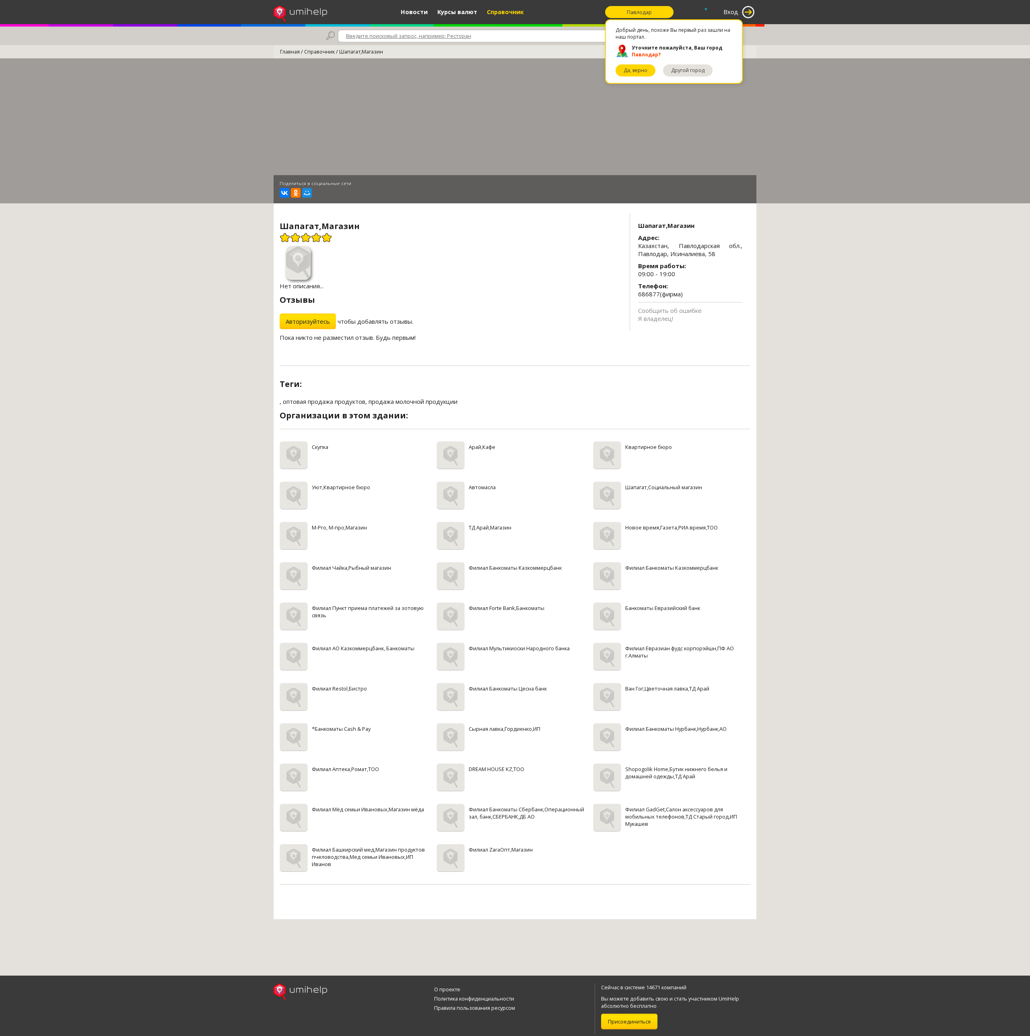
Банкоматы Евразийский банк (662, 608)
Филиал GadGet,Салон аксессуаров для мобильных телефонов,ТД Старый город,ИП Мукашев (681, 816)
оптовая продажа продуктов (324, 401)
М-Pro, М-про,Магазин (339, 527)
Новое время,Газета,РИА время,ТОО (671, 527)
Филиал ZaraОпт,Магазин (501, 849)
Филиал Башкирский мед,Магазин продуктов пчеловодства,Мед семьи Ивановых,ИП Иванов (368, 857)
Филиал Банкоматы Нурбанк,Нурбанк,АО (676, 728)
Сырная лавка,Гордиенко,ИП (504, 728)
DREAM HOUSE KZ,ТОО (496, 769)
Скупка (320, 447)
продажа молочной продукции (413, 401)
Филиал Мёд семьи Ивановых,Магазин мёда (368, 809)
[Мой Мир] (307, 193)
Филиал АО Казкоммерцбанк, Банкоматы (363, 648)
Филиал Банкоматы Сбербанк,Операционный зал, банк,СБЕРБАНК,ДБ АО (526, 813)
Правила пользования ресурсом (474, 1007)
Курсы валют (457, 12)
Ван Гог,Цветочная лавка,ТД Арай (667, 688)
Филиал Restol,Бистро (339, 688)
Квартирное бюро (648, 447)
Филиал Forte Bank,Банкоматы (506, 608)
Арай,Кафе (482, 447)
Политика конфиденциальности (474, 998)
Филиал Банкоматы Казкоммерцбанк (515, 567)
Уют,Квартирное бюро (341, 487)
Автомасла (482, 487)
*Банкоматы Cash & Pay (341, 728)
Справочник (505, 12)
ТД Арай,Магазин (490, 527)
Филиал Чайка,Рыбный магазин (351, 567)
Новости (414, 12)
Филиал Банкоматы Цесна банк (508, 688)
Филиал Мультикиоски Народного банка (519, 648)
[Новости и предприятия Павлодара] (300, 12)
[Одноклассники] (296, 193)
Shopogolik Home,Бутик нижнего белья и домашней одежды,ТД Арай (676, 772)
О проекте (447, 989)
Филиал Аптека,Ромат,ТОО (345, 769)
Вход (730, 12)
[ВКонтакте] (284, 193)
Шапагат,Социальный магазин (663, 487)
